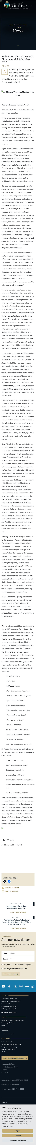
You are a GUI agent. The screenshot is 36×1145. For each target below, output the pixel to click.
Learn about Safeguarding (13, 1058)
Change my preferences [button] (18, 1140)
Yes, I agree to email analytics (16, 969)
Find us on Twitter (15, 986)
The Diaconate (6, 1052)
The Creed (5, 1030)
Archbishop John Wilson (9, 999)
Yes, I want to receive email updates (18, 965)
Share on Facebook (9, 881)
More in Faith (9, 1034)
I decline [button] (18, 1135)
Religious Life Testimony (9, 1047)
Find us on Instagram (21, 986)
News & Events (21, 25)
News (19, 27)
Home (11, 25)
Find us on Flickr (26, 986)
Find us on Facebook (9, 986)
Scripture (4, 1028)
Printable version (12, 888)
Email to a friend (11, 891)
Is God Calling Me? (7, 1042)
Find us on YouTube (3, 986)
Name (5, 953)
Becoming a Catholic (8, 1023)
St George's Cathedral (9, 1009)
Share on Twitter (4, 881)
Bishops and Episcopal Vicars (11, 1001)
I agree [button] (18, 1131)
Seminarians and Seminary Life (11, 1044)
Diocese (4, 1102)
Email (5, 959)
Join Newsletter (9, 974)
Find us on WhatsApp (32, 986)
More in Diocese (10, 1012)
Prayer (4, 1025)
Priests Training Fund (8, 1049)
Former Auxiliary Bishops (9, 1006)
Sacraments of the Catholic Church (13, 1020)
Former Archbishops (8, 1004)
